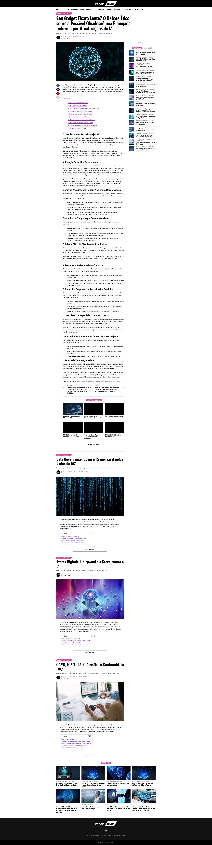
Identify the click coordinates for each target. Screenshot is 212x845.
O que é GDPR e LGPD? (68, 739)
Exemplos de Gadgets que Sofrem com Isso (80, 111)
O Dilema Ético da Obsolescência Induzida (80, 114)
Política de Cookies (106, 835)
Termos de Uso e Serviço (119, 835)
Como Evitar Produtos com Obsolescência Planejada (83, 125)
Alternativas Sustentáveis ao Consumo (79, 117)
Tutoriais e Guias (127, 9)
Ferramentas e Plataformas (113, 9)
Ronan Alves (67, 38)
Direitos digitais (99, 381)
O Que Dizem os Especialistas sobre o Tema (81, 122)
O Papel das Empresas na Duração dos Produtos (82, 120)
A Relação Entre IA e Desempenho (78, 105)
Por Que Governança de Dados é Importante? (74, 538)
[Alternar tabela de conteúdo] (97, 99)
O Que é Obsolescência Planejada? (78, 102)
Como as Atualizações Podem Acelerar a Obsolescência (84, 108)
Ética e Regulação (99, 9)
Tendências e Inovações (86, 9)
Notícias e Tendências (139, 9)
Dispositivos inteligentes (113, 381)
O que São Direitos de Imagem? (71, 639)
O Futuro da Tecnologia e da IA (78, 128)
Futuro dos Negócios (72, 9)
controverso (81, 381)
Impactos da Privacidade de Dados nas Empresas (76, 741)
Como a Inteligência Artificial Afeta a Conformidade (76, 743)
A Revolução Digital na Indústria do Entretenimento (76, 640)
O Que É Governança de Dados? (71, 536)
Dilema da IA (90, 381)
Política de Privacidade (93, 835)
